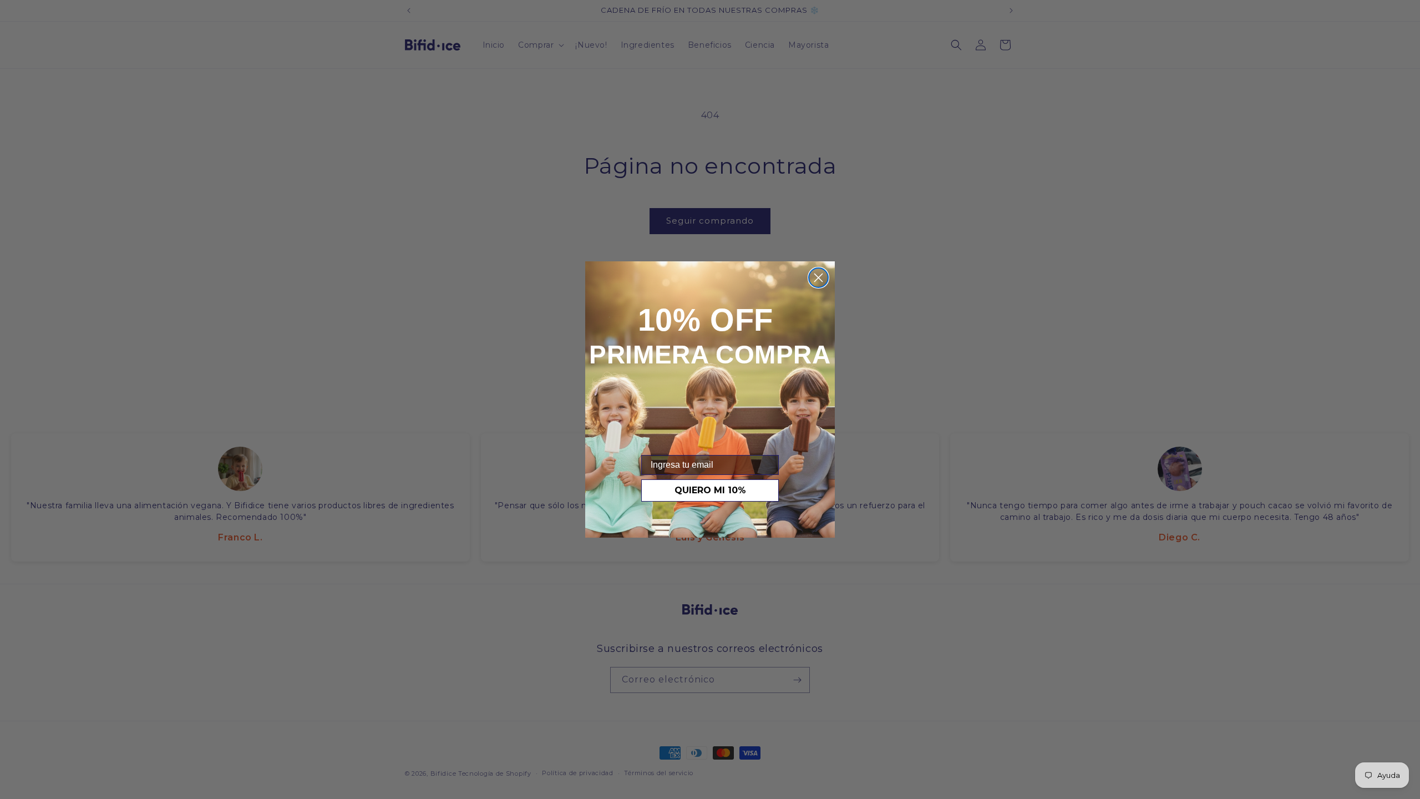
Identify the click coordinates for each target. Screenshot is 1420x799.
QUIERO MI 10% (710, 490)
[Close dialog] (818, 277)
